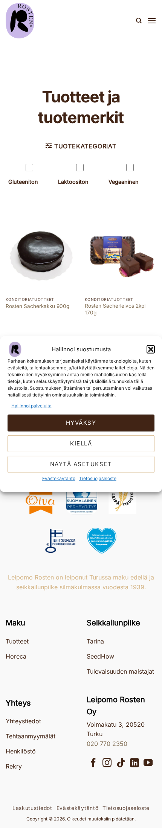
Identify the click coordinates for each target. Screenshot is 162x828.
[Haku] (139, 21)
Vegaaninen (124, 181)
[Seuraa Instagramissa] (107, 763)
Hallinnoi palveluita (31, 405)
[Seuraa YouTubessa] (148, 763)
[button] (150, 349)
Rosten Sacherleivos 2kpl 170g (115, 309)
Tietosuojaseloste (97, 478)
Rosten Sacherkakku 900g (37, 306)
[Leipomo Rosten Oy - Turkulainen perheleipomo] (43, 20)
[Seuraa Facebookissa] (93, 763)
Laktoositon (73, 181)
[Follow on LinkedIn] (134, 763)
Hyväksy (81, 422)
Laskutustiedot (32, 808)
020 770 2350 (107, 743)
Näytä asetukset (81, 464)
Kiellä (81, 443)
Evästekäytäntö (58, 478)
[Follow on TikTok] (120, 763)
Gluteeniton (23, 181)
